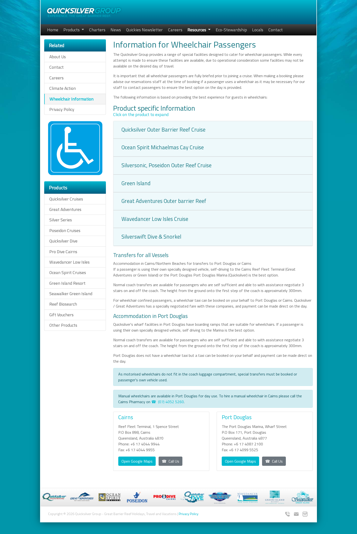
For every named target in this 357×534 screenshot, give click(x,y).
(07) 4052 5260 (171, 402)
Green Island (136, 183)
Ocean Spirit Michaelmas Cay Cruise (162, 147)
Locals (257, 29)
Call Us (174, 461)
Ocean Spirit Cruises (67, 272)
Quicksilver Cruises (66, 199)
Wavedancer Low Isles (69, 262)
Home (52, 29)
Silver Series (60, 220)
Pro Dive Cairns (63, 251)
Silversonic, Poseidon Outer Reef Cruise (166, 165)
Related (56, 45)
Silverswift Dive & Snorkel (151, 237)
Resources (197, 29)
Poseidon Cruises (64, 230)
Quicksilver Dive (63, 241)
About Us (57, 56)
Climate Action (62, 88)
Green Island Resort (67, 283)
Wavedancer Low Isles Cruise (154, 219)
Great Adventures (65, 209)
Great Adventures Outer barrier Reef (163, 201)
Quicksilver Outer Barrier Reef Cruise (163, 129)
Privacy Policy (61, 109)
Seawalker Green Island (70, 293)
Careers (175, 29)
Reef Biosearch (63, 304)
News (115, 29)
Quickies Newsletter (144, 29)
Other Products (63, 325)
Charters (97, 29)
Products (72, 29)
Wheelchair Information (72, 99)
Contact (275, 29)
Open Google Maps (137, 461)
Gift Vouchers (61, 314)
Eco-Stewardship (231, 29)
